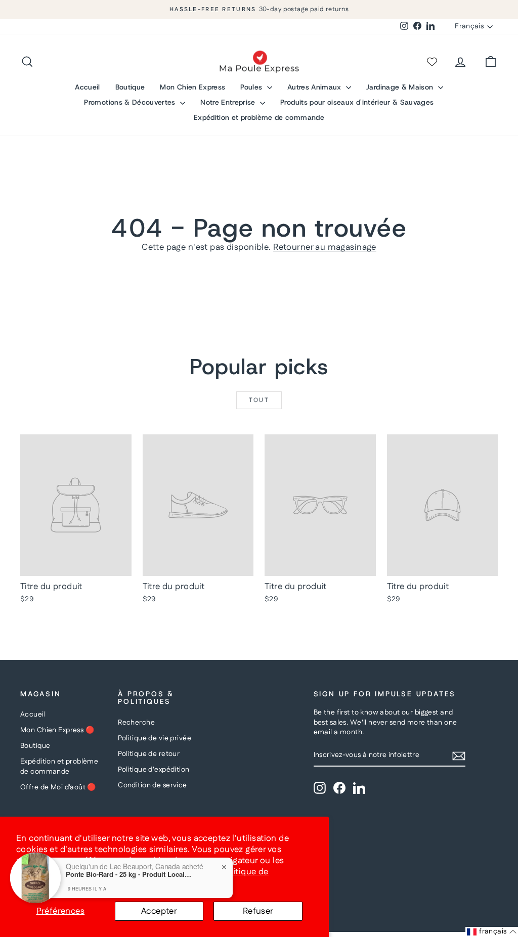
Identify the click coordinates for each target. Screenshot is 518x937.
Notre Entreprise (228, 102)
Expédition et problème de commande (259, 117)
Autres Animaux (315, 87)
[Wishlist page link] (432, 62)
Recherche (136, 723)
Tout (259, 400)
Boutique (130, 87)
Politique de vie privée (154, 738)
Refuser (258, 911)
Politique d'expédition (153, 770)
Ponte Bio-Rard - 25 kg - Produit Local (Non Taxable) (129, 874)
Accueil (87, 87)
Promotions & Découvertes (131, 102)
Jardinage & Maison (401, 87)
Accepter (159, 911)
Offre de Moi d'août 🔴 (58, 787)
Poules (252, 87)
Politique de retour (149, 754)
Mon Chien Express (192, 87)
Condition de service (152, 785)
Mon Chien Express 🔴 (57, 730)
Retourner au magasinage (324, 247)
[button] (491, 932)
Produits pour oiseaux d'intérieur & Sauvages (357, 102)
